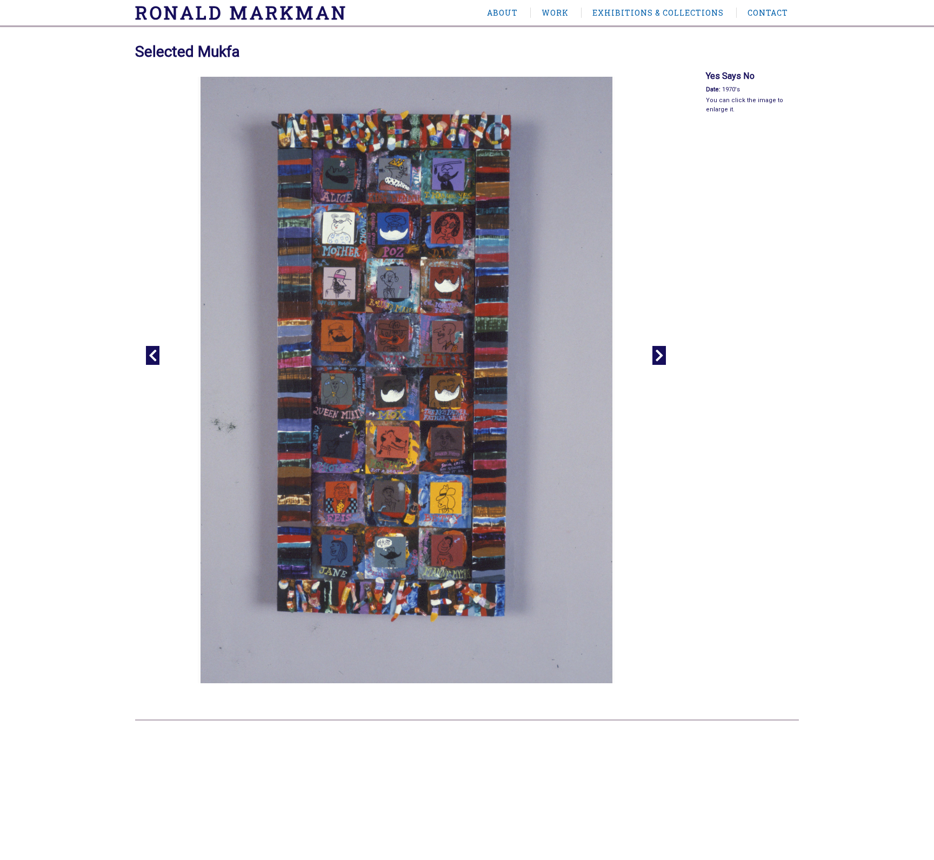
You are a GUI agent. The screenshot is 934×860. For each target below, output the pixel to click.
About (502, 13)
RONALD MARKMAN (241, 12)
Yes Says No (730, 76)
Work (555, 13)
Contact (768, 13)
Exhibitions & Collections (658, 13)
